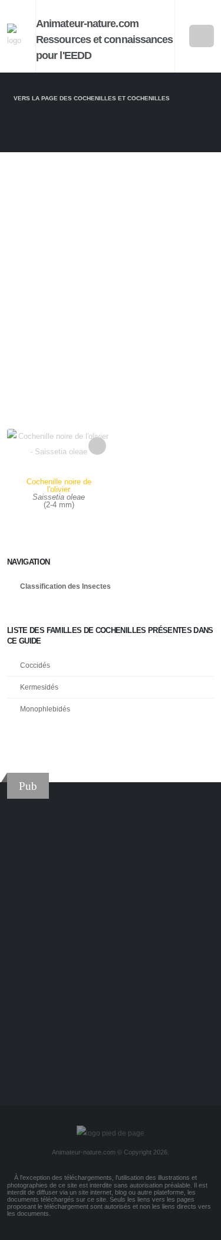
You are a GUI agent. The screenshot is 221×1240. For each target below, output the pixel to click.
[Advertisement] (110, 283)
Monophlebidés (45, 709)
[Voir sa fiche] (58, 474)
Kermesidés (39, 687)
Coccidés (35, 665)
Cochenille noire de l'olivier (59, 485)
